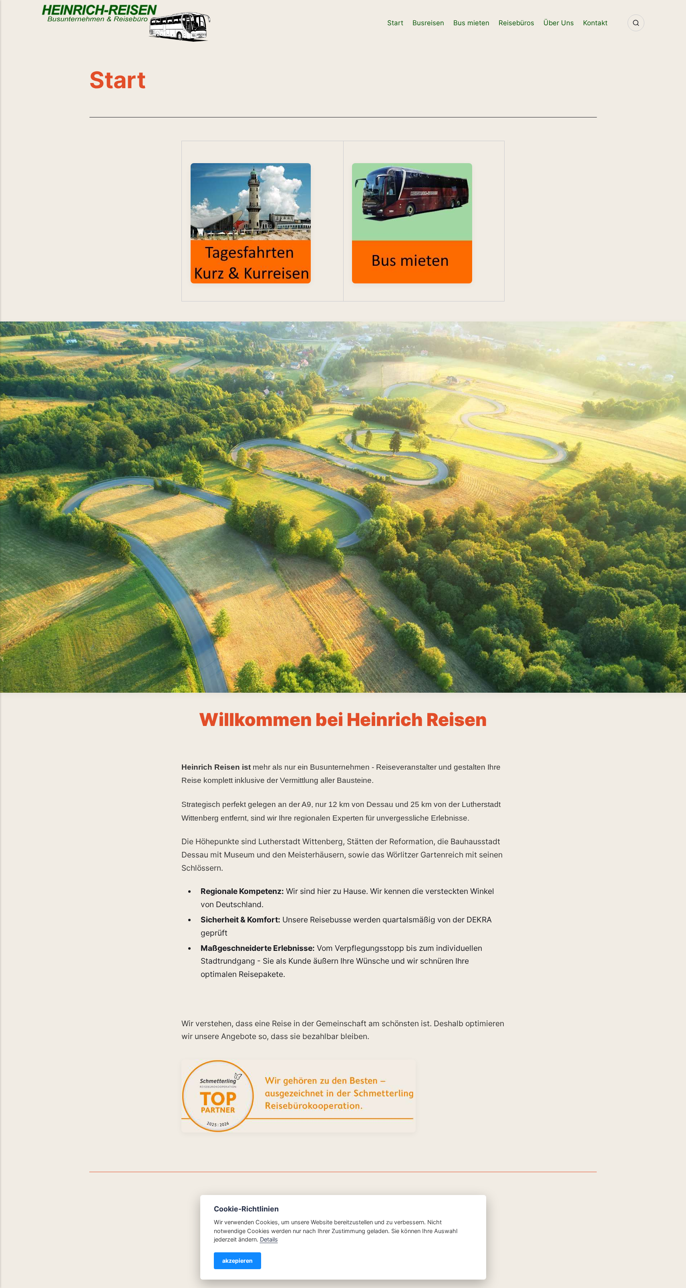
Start (395, 23)
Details (269, 1239)
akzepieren (237, 1260)
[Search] (636, 22)
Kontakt (595, 23)
